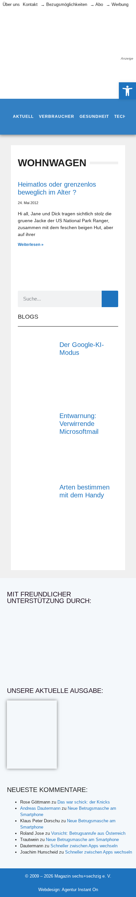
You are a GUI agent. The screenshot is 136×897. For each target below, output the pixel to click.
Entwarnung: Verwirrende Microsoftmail (78, 423)
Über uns (11, 4)
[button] (127, 90)
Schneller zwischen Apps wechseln (84, 845)
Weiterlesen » (31, 244)
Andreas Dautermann (40, 808)
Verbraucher (56, 116)
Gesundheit (94, 116)
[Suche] (110, 299)
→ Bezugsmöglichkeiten (64, 4)
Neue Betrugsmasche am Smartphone (82, 839)
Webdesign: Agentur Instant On (68, 889)
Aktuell (23, 116)
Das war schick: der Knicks (83, 802)
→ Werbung (117, 4)
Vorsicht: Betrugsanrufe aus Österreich (88, 833)
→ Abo (96, 4)
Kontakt (30, 4)
